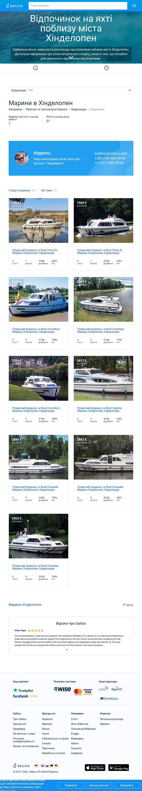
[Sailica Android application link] (118, 771)
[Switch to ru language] (47, 766)
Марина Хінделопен (25, 604)
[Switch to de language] (51, 766)
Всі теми (46, 190)
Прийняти (71, 785)
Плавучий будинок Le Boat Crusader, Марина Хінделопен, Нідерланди (35, 488)
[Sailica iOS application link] (95, 771)
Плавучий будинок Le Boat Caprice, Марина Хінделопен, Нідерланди (99, 409)
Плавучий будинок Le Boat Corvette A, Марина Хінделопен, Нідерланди (36, 330)
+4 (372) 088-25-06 (109, 163)
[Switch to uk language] (56, 766)
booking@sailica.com (111, 153)
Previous (11, 639)
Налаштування (99, 785)
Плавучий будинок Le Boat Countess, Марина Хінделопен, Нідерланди (100, 330)
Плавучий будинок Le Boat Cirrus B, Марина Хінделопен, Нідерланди (34, 252)
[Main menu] (134, 5)
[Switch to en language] (42, 766)
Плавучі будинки (19, 190)
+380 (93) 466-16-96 (110, 158)
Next (130, 639)
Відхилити (127, 785)
